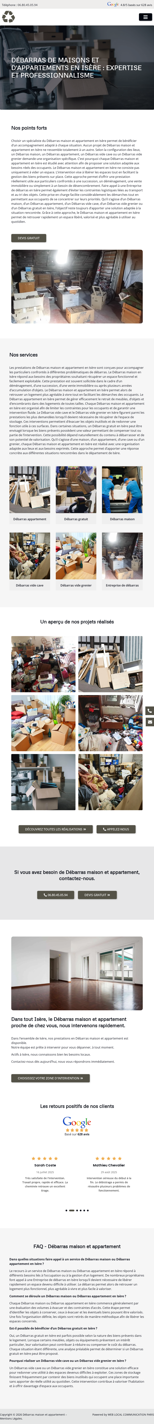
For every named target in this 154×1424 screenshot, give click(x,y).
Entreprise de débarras (122, 585)
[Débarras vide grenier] (76, 556)
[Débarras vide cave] (29, 556)
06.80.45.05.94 (28, 5)
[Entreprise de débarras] (122, 556)
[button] (66, 1210)
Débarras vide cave (29, 585)
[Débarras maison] (122, 489)
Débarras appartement (29, 519)
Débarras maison (122, 519)
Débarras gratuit (76, 519)
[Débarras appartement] (29, 489)
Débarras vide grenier (76, 585)
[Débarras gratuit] (76, 489)
